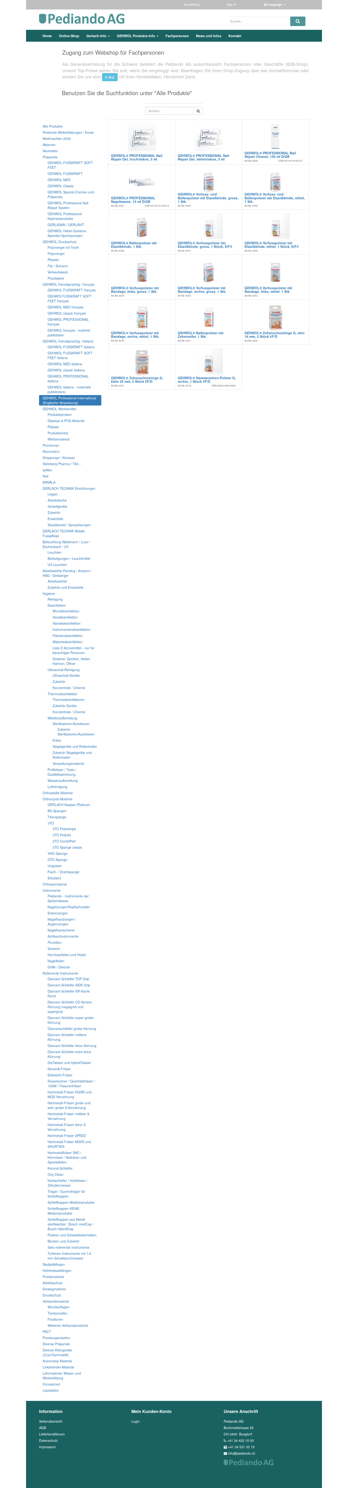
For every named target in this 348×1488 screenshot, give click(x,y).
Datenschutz (48, 1440)
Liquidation (51, 1390)
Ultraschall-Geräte (66, 675)
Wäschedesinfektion (68, 641)
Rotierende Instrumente (60, 973)
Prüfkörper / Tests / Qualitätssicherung (62, 772)
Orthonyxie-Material (57, 799)
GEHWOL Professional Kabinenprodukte (65, 216)
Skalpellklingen (54, 1264)
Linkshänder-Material (58, 1367)
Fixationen (55, 1319)
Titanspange (57, 817)
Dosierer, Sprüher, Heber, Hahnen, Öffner (72, 661)
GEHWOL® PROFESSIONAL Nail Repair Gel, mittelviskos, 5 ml (203, 157)
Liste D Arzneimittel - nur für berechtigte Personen (73, 650)
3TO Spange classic (67, 847)
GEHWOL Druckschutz (60, 241)
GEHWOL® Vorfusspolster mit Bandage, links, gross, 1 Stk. (135, 289)
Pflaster (53, 259)
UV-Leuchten (57, 564)
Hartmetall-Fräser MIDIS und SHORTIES (69, 1144)
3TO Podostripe (64, 828)
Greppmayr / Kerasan (59, 457)
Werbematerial (59, 439)
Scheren (54, 948)
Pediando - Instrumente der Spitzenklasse (68, 898)
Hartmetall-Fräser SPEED (67, 1135)
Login (135, 1421)
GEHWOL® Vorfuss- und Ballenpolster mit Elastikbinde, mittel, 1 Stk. (275, 198)
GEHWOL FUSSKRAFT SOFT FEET (70, 165)
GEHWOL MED (59, 179)
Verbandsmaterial (56, 1301)
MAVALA (49, 482)
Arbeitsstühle (57, 581)
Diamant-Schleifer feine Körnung (72, 1045)
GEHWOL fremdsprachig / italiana (68, 341)
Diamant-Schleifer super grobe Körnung (71, 1020)
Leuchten (55, 552)
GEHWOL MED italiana (65, 363)
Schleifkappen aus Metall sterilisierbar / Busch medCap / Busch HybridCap (71, 1224)
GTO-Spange (57, 859)
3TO (51, 823)
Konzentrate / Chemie (69, 687)
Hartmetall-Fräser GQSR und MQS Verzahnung (69, 1094)
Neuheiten (50, 150)
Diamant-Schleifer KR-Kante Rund (69, 993)
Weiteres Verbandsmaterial (68, 1325)
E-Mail (110, 77)
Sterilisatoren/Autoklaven (71, 723)
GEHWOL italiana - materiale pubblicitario (69, 389)
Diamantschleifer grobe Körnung (72, 1028)
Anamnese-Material (57, 1361)
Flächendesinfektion (68, 635)
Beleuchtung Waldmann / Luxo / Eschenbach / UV (66, 544)
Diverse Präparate (56, 1343)
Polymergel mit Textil (63, 247)
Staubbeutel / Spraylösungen (69, 524)
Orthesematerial (55, 884)
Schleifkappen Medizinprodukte (71, 1202)
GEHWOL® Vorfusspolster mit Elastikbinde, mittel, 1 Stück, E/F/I (272, 245)
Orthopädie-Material (58, 792)
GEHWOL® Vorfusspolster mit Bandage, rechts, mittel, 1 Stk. (135, 334)
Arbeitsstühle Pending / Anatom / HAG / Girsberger (67, 573)
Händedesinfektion (66, 623)
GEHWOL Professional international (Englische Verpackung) (69, 400)
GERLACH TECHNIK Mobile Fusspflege (64, 533)
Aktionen (49, 144)
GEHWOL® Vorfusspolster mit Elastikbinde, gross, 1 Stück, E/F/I (205, 245)
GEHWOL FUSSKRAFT (65, 173)
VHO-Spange (57, 853)
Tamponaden (57, 1313)
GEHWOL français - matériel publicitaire (69, 332)
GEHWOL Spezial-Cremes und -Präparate (72, 194)
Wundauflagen (58, 1307)
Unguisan (55, 865)
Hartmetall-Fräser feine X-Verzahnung (67, 1127)
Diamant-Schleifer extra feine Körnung (69, 1054)
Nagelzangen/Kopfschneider (69, 906)
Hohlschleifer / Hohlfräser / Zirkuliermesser (67, 1183)
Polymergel (56, 253)
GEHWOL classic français (67, 313)
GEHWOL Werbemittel (59, 408)
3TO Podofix (62, 835)
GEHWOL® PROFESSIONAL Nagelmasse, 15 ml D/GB (133, 200)
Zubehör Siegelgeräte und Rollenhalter (72, 755)
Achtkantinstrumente (63, 936)
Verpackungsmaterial (68, 763)
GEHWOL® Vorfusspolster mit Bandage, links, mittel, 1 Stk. (268, 289)
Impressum (47, 1446)
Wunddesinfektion (66, 611)
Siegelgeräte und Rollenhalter (75, 746)
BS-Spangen (57, 810)
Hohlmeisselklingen (57, 1270)
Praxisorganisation (56, 1337)
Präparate (50, 157)
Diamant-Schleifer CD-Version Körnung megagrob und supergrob (70, 1007)
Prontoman (51, 445)
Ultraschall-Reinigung (64, 669)
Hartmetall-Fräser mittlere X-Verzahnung (69, 1116)
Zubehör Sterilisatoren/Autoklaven (76, 731)
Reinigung (55, 599)
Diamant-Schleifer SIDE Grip (69, 985)
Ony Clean (55, 1174)
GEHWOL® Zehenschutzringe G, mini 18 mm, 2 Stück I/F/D (274, 334)
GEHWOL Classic (61, 185)
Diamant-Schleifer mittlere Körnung (67, 1037)
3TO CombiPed (64, 841)
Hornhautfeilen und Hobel (67, 954)
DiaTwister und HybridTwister (69, 1062)
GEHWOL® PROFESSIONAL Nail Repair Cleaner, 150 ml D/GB (270, 155)
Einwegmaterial (54, 1289)
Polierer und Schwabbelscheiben (72, 1235)
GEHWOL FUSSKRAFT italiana (71, 346)
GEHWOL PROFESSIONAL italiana (68, 378)
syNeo (47, 470)
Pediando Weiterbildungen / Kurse (68, 132)
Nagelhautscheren (61, 930)
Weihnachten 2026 (57, 138)
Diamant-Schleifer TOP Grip (68, 978)
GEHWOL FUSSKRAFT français (72, 290)
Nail (45, 476)
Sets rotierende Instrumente (68, 1247)
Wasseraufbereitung (63, 780)
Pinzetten (55, 942)
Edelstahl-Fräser (60, 1075)
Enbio (57, 740)
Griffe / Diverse (59, 967)
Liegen (53, 494)
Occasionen (51, 1384)
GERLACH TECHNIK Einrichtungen (69, 488)
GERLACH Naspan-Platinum (69, 804)
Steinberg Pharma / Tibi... (62, 463)
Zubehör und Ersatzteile (66, 587)
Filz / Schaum (58, 265)
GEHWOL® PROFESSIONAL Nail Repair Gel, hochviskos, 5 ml (136, 157)
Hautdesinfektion (65, 617)
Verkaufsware (58, 272)
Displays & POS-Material (66, 420)
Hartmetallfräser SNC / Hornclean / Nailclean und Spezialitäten (67, 1157)
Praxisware (56, 278)
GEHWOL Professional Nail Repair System (68, 205)
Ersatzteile (55, 518)
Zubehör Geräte (65, 705)
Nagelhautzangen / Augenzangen (62, 921)
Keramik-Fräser (59, 1068)
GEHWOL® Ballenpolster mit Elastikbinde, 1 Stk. (134, 245)
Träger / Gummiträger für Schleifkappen (66, 1193)
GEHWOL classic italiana (66, 370)
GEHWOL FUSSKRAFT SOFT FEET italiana (70, 355)
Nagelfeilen (56, 960)
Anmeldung (192, 4)
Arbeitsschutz (53, 1282)
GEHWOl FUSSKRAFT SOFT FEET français (70, 298)
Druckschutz (52, 1295)
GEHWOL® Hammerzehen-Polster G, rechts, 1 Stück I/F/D (207, 379)
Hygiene (49, 593)
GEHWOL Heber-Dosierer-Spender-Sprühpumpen (67, 233)
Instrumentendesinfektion (71, 629)
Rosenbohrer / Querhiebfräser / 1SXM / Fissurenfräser (71, 1083)
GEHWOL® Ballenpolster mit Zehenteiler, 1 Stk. (200, 334)
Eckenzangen (58, 913)
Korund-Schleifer (60, 1168)
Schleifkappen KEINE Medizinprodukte (63, 1211)
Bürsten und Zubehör (64, 1241)
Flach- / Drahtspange (63, 871)
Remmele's (51, 451)
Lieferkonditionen (52, 1434)
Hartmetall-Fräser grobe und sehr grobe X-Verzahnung (69, 1105)
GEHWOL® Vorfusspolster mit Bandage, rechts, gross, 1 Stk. (202, 289)
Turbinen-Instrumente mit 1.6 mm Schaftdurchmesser (69, 1256)
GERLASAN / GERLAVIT (66, 224)
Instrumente (52, 890)
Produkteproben (60, 414)
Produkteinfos (58, 433)
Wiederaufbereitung (62, 718)
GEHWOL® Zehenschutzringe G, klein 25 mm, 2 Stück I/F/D (137, 379)
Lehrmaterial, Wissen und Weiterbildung (62, 1375)
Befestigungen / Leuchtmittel (69, 558)
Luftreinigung (57, 786)
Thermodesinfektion (62, 693)
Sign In (232, 4)
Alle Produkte (52, 126)
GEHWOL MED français (65, 307)
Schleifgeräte (57, 506)
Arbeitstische (57, 500)
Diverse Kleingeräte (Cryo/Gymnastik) (57, 1352)
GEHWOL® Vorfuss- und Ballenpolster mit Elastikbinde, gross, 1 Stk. (208, 198)
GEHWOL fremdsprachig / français (68, 284)
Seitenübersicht (50, 1421)
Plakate (53, 426)
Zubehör (54, 512)
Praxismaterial (53, 1276)
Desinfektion (57, 605)
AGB (42, 1427)
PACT (47, 1331)
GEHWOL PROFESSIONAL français (68, 321)
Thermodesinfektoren (69, 699)
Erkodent (54, 878)
